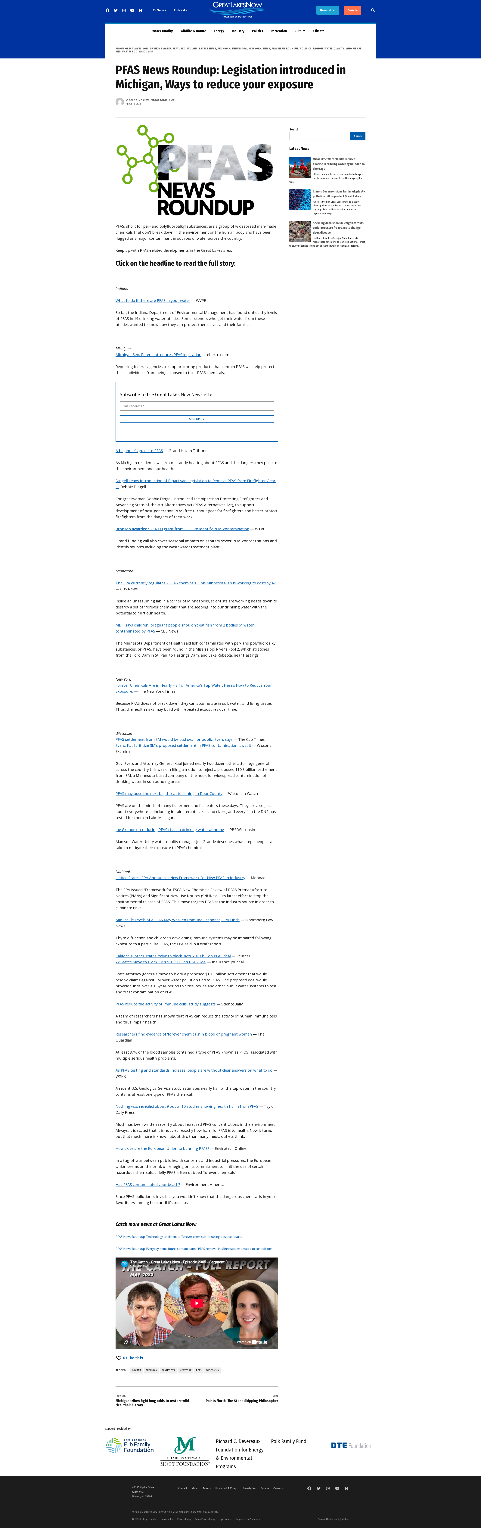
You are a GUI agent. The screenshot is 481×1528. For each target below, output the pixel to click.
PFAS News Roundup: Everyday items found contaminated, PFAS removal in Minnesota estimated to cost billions (194, 1249)
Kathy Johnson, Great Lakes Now (152, 99)
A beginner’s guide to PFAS (139, 450)
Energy (219, 31)
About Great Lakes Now (132, 48)
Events (207, 1488)
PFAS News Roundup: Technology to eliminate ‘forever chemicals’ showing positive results (179, 1237)
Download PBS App (226, 1488)
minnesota (168, 1370)
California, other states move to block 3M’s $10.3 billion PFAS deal (173, 955)
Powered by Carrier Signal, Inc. (333, 1519)
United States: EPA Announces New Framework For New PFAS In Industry (180, 877)
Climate (318, 31)
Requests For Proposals (248, 1519)
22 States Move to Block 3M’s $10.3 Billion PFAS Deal (161, 961)
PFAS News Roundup (285, 48)
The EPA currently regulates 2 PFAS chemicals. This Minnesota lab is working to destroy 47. (196, 583)
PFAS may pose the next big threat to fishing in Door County (169, 793)
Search (294, 129)
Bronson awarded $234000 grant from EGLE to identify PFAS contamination (182, 528)
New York (255, 48)
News (266, 48)
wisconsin (212, 1370)
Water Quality (162, 31)
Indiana (192, 48)
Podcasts (180, 10)
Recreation (279, 31)
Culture (300, 31)
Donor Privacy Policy (205, 1519)
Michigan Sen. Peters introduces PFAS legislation (158, 354)
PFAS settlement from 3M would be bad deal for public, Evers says (174, 739)
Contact (182, 1488)
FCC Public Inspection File (145, 1519)
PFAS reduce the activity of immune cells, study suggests (166, 1004)
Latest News (207, 48)
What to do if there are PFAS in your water (153, 300)
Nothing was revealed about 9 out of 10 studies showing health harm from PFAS (187, 1106)
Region (318, 48)
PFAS (199, 1370)
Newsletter (328, 10)
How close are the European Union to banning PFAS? (162, 1148)
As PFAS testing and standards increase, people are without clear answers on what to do (194, 1070)
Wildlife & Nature (193, 31)
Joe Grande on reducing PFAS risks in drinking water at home (170, 829)
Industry (238, 31)
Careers (278, 1488)
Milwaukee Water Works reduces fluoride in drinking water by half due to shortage (339, 163)
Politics (257, 31)
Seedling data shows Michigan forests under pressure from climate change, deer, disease (338, 227)
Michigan (224, 48)
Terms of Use (167, 1519)
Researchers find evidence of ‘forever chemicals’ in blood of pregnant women (184, 1034)
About (194, 1488)
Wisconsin (146, 51)
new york (186, 1370)
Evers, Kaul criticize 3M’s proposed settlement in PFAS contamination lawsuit (183, 745)
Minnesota (239, 48)
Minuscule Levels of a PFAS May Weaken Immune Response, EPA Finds (178, 919)
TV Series (159, 10)
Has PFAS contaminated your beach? (148, 1184)
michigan (151, 1370)
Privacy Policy (184, 1519)
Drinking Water (160, 48)
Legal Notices (225, 1519)
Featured (179, 48)
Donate (352, 10)
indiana (136, 1370)
